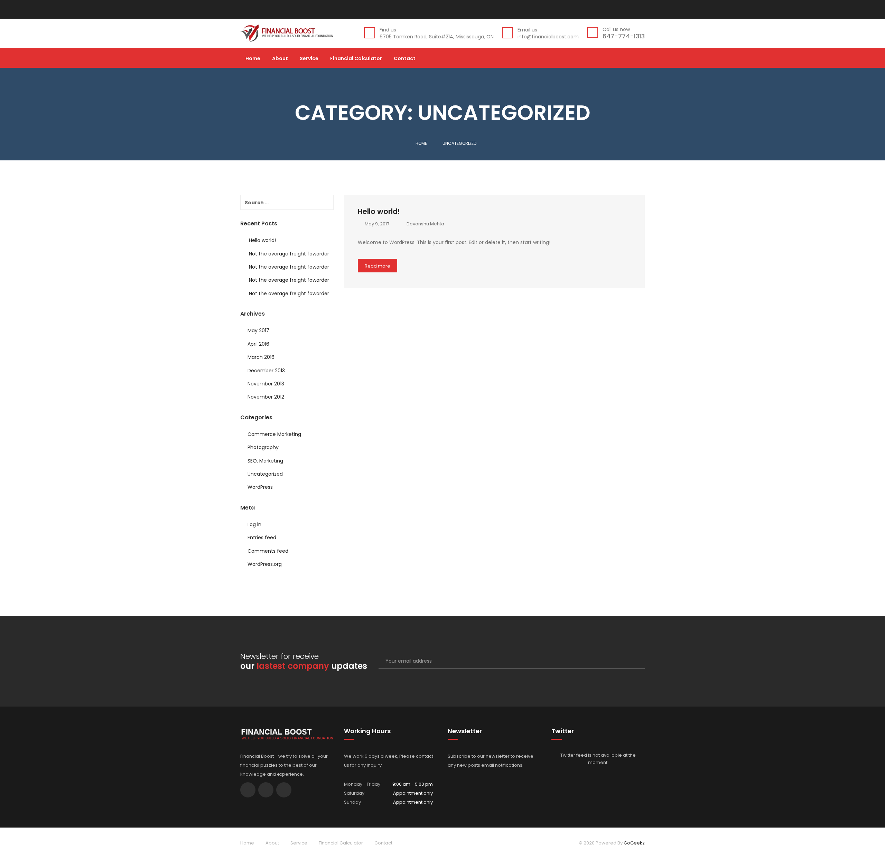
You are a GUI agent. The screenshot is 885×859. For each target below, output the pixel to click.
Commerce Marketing (274, 434)
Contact (405, 59)
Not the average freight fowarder (289, 253)
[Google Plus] (639, 9)
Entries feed (262, 537)
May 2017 (258, 330)
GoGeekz (634, 843)
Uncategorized (265, 473)
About (280, 59)
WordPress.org (265, 564)
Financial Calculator (356, 59)
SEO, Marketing (265, 460)
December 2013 (266, 370)
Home (252, 59)
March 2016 (261, 357)
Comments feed (268, 551)
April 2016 (258, 343)
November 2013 (266, 383)
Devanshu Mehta (425, 224)
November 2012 (266, 396)
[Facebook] (617, 9)
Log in (254, 524)
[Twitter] (627, 9)
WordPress (260, 487)
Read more (377, 266)
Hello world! (379, 211)
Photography (263, 447)
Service (309, 59)
